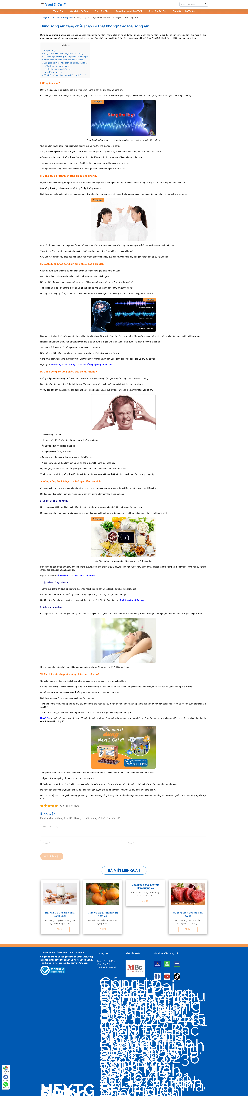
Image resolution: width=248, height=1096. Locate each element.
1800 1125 (5, 1087)
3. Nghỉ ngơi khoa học (54, 72)
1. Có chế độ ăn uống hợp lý (57, 66)
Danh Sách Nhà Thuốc (184, 11)
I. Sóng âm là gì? (49, 50)
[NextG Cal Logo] (53, 4)
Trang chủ (58, 11)
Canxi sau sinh (102, 11)
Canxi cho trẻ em (157, 11)
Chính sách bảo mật (106, 967)
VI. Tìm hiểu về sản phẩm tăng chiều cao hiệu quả (64, 75)
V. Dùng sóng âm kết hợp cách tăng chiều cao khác (65, 63)
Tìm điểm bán (6, 1072)
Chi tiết (60, 929)
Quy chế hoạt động (106, 961)
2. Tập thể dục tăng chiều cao (58, 69)
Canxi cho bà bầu (79, 11)
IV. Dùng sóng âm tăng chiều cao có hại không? (63, 60)
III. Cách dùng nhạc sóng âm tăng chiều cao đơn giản (65, 56)
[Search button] (206, 4)
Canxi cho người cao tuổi (129, 11)
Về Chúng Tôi (103, 964)
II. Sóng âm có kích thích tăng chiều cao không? (63, 53)
